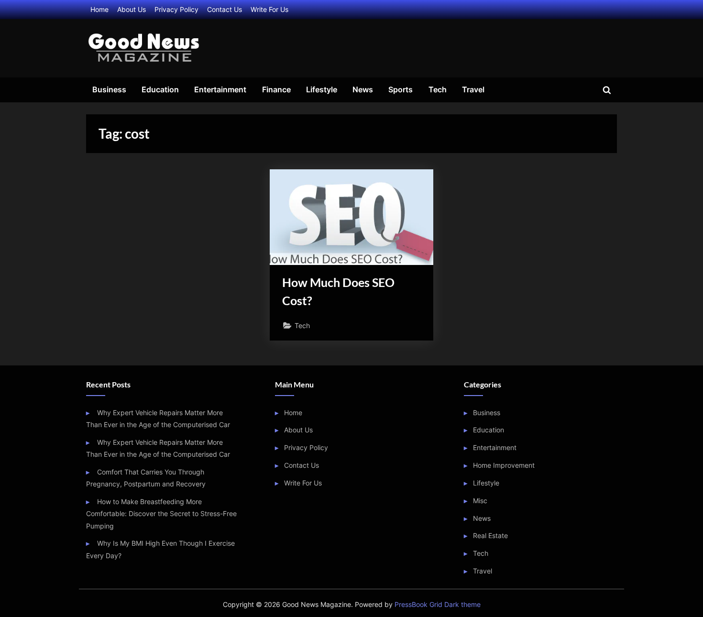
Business (109, 89)
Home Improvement (504, 465)
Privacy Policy (176, 9)
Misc (480, 500)
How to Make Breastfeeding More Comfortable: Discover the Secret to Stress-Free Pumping (161, 513)
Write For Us (269, 9)
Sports (400, 89)
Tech (437, 89)
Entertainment (220, 89)
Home (99, 9)
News (362, 89)
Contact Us (224, 9)
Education (160, 89)
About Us (131, 9)
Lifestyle (321, 89)
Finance (276, 89)
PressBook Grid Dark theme (438, 604)
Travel (473, 89)
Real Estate (490, 535)
